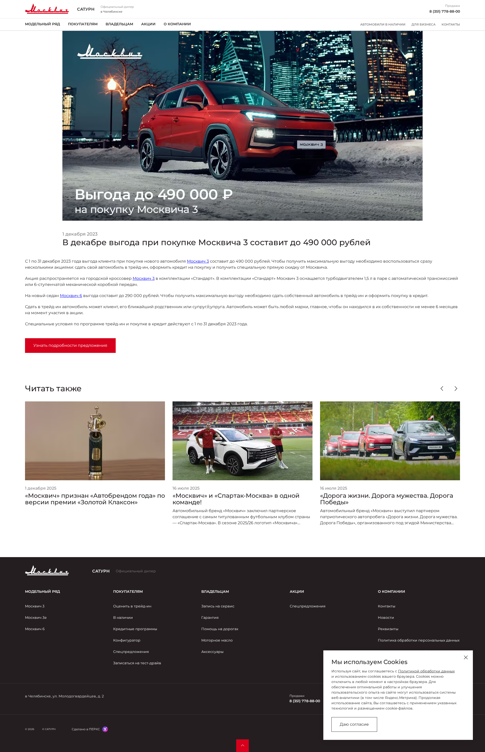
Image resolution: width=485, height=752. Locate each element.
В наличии (123, 617)
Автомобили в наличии (382, 24)
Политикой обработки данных (426, 671)
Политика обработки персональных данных (418, 640)
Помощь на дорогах (219, 629)
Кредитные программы (135, 629)
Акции (148, 24)
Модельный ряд (42, 24)
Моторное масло (217, 640)
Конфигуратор (126, 640)
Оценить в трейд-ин (132, 606)
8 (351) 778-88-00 (444, 11)
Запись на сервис (217, 606)
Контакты (451, 24)
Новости (386, 617)
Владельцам (119, 24)
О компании (177, 24)
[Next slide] (456, 388)
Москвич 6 (71, 295)
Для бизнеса (423, 24)
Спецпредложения (131, 651)
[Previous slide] (442, 388)
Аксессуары (212, 651)
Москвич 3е (36, 617)
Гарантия (210, 617)
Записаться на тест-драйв (137, 663)
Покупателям (83, 24)
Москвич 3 (198, 261)
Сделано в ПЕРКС (86, 729)
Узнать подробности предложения (70, 345)
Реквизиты (388, 629)
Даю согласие (354, 724)
